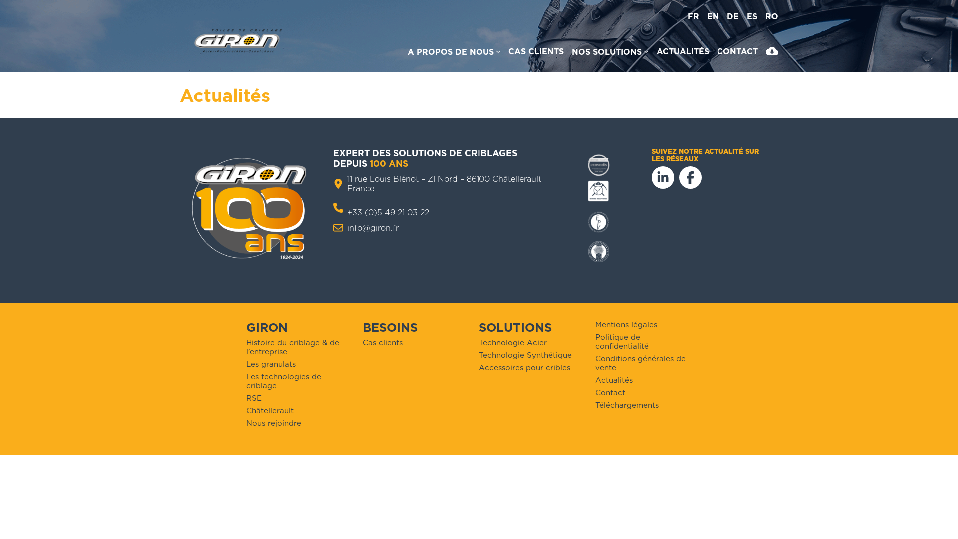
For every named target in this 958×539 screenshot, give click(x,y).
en (713, 16)
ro (771, 16)
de (733, 16)
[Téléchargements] (772, 53)
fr (693, 16)
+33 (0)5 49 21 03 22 (388, 212)
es (752, 16)
